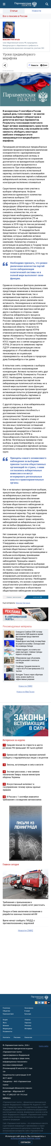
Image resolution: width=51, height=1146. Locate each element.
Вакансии (28, 1037)
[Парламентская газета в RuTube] (48, 1002)
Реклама (17, 1037)
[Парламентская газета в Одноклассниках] (45, 1002)
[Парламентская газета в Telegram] (42, 1002)
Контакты (6, 1037)
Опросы (28, 1020)
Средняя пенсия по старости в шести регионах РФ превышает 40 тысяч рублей (23, 746)
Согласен (25, 1142)
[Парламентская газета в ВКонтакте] (39, 1002)
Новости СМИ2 (25, 686)
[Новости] (33, 65)
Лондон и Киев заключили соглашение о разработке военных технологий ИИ (22, 913)
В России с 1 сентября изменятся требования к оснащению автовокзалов (22, 798)
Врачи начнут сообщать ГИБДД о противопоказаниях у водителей (19, 922)
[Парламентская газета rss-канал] (36, 1002)
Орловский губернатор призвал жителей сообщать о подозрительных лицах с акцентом (25, 756)
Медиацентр (7, 1029)
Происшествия (8, 1014)
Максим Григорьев (23, 603)
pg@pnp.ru (7, 1098)
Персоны (28, 1023)
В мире (27, 1011)
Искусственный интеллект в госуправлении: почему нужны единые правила (21, 787)
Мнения (6, 1026)
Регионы (28, 1026)
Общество (6, 1011)
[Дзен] (43, 65)
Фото (5, 1023)
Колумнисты (7, 1031)
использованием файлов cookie (25, 1138)
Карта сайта (43, 1046)
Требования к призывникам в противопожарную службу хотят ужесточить (24, 903)
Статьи (13, 10)
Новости (36, 10)
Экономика (28, 1008)
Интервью (28, 1029)
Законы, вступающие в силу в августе (25, 764)
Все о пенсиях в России (15, 16)
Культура (27, 1014)
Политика (6, 1008)
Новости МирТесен (25, 692)
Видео (5, 1020)
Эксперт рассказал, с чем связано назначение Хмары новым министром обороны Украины (21, 774)
